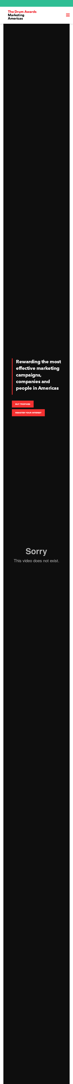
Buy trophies (22, 404)
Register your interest (28, 412)
